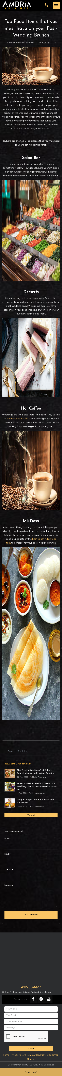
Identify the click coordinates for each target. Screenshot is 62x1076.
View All (31, 815)
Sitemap (31, 1059)
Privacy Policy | (18, 1054)
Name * (8, 838)
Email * (8, 853)
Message (9, 884)
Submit (31, 1048)
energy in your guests (18, 418)
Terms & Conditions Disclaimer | (42, 1054)
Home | (7, 1054)
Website (8, 869)
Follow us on (20, 999)
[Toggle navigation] (56, 5)
